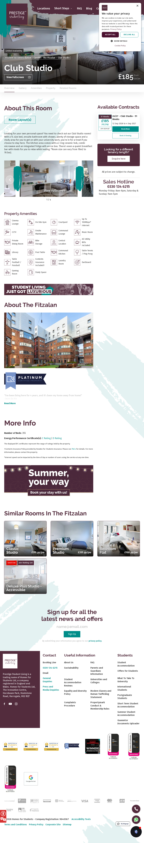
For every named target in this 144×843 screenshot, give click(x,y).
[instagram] (16, 703)
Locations (43, 8)
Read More (10, 403)
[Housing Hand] (9, 809)
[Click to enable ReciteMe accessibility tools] (3, 816)
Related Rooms (68, 88)
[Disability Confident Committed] (34, 800)
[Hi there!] (136, 831)
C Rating (46, 438)
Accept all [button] (110, 34)
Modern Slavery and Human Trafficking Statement (100, 694)
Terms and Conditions (15, 824)
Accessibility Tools (81, 819)
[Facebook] (4, 703)
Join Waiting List (26, 563)
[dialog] (120, 27)
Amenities (36, 88)
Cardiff (37, 57)
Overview (9, 88)
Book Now (125, 129)
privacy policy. (95, 641)
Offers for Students (127, 671)
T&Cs (74, 449)
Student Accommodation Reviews (72, 682)
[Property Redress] (34, 809)
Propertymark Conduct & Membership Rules (99, 705)
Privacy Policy (36, 824)
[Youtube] (10, 703)
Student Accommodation (18, 57)
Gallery (23, 88)
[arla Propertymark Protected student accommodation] (47, 800)
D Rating (57, 438)
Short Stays (62, 8)
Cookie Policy (120, 45)
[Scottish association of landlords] (22, 809)
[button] (10, 180)
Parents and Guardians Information (96, 670)
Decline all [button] (129, 34)
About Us (68, 662)
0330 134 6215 (118, 187)
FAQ (79, 8)
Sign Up (72, 634)
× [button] (137, 6)
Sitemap (67, 824)
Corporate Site (53, 824)
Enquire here (118, 158)
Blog (89, 8)
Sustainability (71, 667)
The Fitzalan (49, 57)
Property (50, 88)
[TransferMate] (134, 800)
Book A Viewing (125, 136)
